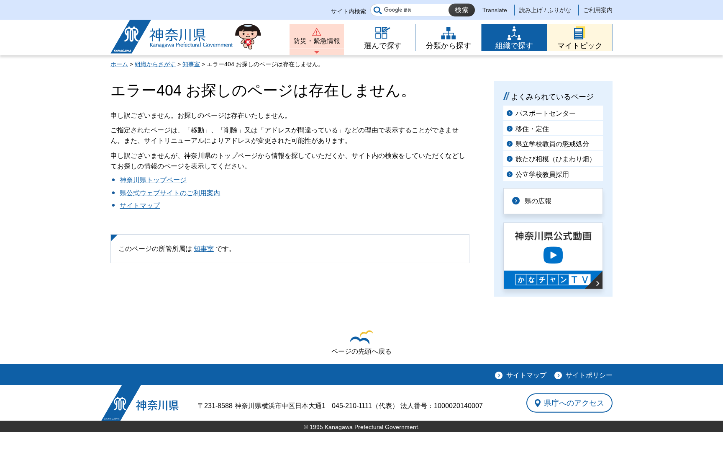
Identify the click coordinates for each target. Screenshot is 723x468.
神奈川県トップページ (153, 180)
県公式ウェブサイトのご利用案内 (170, 193)
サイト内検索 (348, 11)
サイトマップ (140, 205)
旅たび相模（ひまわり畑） (555, 159)
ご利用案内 (598, 10)
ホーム (119, 64)
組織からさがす (155, 64)
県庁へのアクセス (574, 402)
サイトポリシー (589, 375)
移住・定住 (532, 128)
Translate (494, 10)
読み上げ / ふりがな (545, 10)
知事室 (191, 64)
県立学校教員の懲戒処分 (552, 143)
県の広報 (538, 200)
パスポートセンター (545, 113)
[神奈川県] (140, 403)
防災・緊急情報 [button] (316, 40)
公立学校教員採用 (542, 174)
